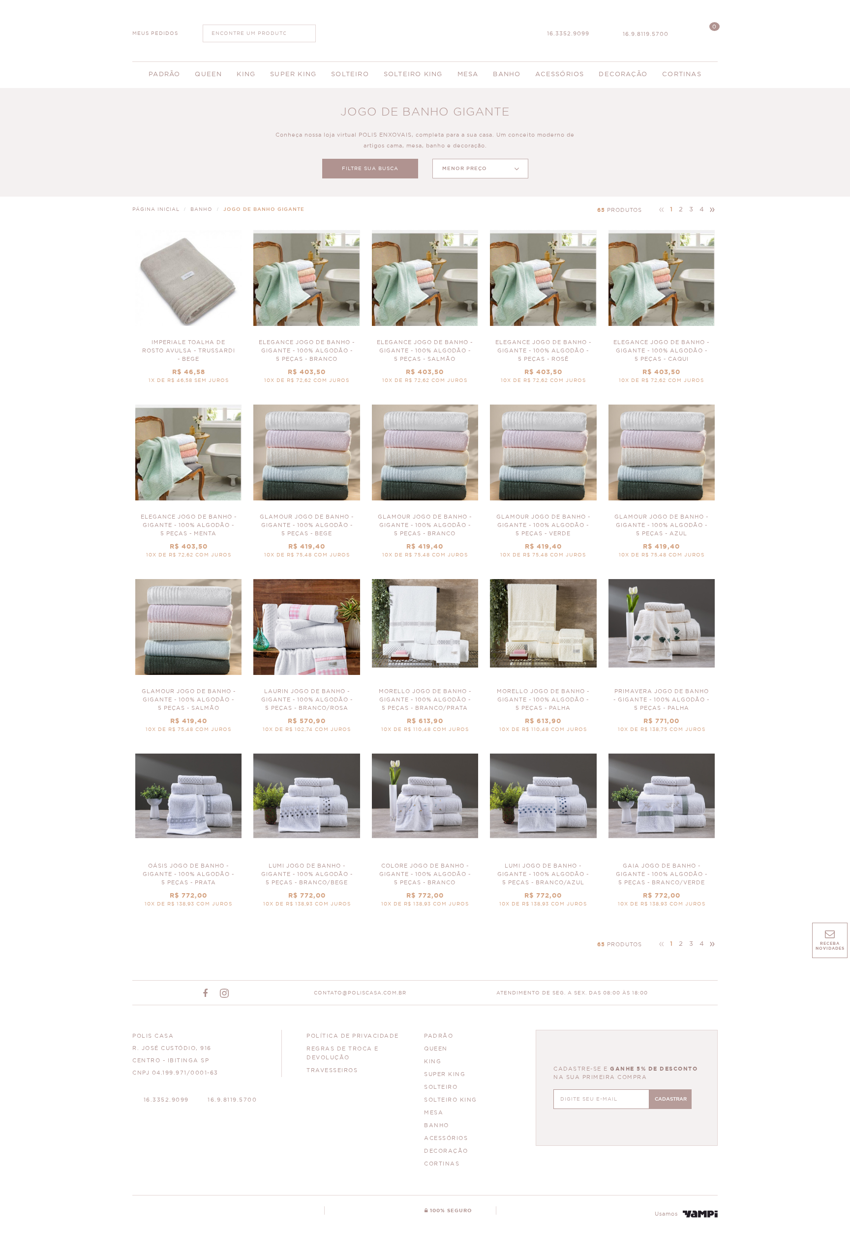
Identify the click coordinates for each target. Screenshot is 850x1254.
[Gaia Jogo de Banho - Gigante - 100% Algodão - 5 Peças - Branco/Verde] (662, 835)
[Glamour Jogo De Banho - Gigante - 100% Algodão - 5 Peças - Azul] (662, 486)
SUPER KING (444, 1074)
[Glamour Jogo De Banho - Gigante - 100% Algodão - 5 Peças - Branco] (425, 486)
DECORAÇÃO (446, 1151)
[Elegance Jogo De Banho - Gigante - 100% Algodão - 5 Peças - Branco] (306, 311)
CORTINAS (441, 1164)
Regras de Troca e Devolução (342, 1053)
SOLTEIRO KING (450, 1100)
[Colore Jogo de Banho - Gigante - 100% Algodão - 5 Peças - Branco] (425, 835)
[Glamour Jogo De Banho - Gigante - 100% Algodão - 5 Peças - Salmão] (188, 660)
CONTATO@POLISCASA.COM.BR (360, 993)
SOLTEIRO (440, 1087)
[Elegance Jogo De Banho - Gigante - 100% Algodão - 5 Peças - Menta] (188, 486)
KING (432, 1061)
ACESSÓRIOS (446, 1138)
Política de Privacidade (352, 1036)
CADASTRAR (671, 1099)
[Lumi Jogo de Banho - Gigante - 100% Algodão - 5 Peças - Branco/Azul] (543, 835)
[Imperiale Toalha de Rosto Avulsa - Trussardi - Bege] (188, 311)
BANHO (436, 1125)
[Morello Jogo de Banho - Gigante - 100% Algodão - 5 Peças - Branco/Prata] (425, 660)
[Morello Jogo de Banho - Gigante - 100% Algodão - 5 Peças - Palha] (543, 660)
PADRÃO (438, 1036)
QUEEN (436, 1048)
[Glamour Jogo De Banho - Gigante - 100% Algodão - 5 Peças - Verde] (543, 486)
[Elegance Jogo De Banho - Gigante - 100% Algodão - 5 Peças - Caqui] (662, 311)
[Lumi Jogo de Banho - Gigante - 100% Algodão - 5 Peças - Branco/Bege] (306, 835)
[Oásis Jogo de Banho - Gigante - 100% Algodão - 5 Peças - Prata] (188, 835)
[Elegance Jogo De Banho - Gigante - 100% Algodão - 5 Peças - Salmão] (425, 311)
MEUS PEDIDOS (155, 33)
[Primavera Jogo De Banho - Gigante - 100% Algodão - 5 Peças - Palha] (662, 660)
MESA (433, 1112)
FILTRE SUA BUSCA (370, 168)
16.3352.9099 (568, 33)
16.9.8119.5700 (645, 34)
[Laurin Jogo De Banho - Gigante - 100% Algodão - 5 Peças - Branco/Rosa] (306, 660)
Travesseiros (332, 1070)
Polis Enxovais (425, 29)
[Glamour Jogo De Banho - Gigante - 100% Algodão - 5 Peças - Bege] (306, 486)
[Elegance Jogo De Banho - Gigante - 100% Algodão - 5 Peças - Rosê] (543, 311)
